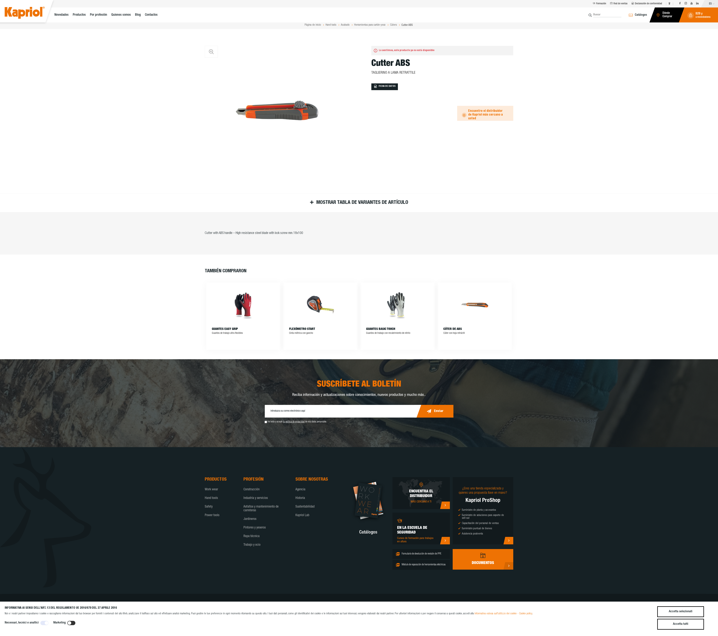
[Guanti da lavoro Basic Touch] (397, 305)
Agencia (300, 489)
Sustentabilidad (304, 506)
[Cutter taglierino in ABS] (474, 305)
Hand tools (211, 498)
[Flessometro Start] (320, 305)
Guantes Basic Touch (380, 329)
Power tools (212, 515)
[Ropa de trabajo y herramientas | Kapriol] (30, 13)
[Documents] (508, 566)
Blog (138, 15)
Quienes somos (121, 15)
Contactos (151, 15)
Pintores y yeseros (254, 527)
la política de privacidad (294, 422)
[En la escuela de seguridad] (445, 540)
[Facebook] (680, 4)
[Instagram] (686, 4)
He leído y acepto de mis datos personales (297, 422)
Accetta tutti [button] (680, 624)
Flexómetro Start (302, 329)
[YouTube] (691, 4)
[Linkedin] (697, 4)
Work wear (211, 489)
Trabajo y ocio (251, 545)
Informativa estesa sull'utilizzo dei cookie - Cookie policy (503, 613)
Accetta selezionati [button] (680, 611)
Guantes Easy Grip (225, 329)
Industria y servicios (255, 498)
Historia (300, 498)
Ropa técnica (251, 536)
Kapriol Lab (302, 515)
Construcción (251, 489)
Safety (209, 506)
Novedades (61, 15)
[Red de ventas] (445, 505)
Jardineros (249, 519)
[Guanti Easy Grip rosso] (243, 305)
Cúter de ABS (452, 329)
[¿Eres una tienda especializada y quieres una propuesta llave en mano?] (508, 540)
